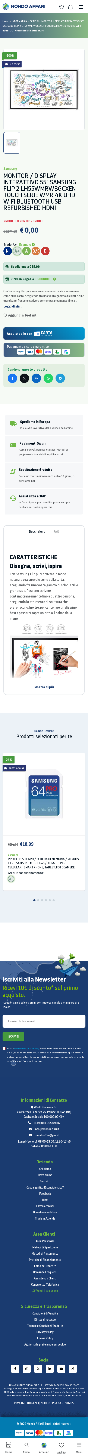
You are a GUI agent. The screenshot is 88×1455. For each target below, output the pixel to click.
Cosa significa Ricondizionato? (45, 1187)
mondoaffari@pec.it (47, 1135)
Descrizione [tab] (37, 531)
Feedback (45, 1194)
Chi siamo (45, 1169)
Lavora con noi (45, 1206)
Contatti (45, 1181)
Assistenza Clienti (45, 1278)
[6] (54, 900)
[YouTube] (61, 1369)
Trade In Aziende (45, 1218)
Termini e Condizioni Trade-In (45, 1326)
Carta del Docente (45, 1266)
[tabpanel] (44, 89)
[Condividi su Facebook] (12, 378)
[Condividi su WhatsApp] (48, 378)
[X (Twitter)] (38, 1369)
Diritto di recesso (45, 1320)
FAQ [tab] (56, 531)
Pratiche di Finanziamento (45, 1260)
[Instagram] (27, 1369)
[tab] (11, 143)
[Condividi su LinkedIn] (36, 378)
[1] (34, 900)
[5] (50, 900)
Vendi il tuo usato (47, 1291)
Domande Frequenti (45, 1272)
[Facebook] (15, 1369)
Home (6, 21)
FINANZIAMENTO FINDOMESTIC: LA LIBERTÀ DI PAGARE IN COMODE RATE (44, 1385)
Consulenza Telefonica (45, 1284)
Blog (45, 1200)
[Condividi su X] (24, 378)
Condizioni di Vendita (45, 1313)
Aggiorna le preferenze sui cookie (45, 1344)
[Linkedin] (50, 1369)
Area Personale (45, 1241)
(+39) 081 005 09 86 (47, 1123)
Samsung (13, 854)
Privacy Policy (45, 1332)
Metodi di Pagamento (45, 1253)
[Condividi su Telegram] (60, 378)
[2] (38, 900)
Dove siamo (45, 1175)
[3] (42, 900)
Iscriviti (13, 1036)
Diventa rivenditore (45, 1212)
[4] (46, 900)
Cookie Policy (45, 1338)
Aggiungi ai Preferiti (22, 315)
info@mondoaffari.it (47, 1129)
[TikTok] (73, 1369)
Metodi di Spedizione (45, 1247)
